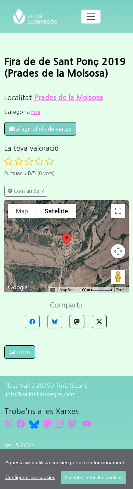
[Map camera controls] (118, 251)
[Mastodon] (77, 321)
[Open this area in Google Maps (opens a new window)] (17, 287)
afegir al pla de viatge (43, 129)
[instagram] (60, 424)
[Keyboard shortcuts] (52, 290)
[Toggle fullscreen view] (118, 211)
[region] (66, 469)
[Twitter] (99, 321)
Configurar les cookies (30, 477)
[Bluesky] (54, 321)
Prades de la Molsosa (68, 97)
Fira (35, 112)
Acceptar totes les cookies (93, 477)
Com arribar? (28, 191)
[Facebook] (32, 321)
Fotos (23, 352)
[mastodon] (72, 424)
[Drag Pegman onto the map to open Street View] (118, 277)
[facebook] (21, 424)
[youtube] (87, 424)
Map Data (68, 290)
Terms (121, 290)
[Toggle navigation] (91, 17)
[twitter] (8, 424)
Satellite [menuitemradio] (56, 211)
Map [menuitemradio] (22, 211)
